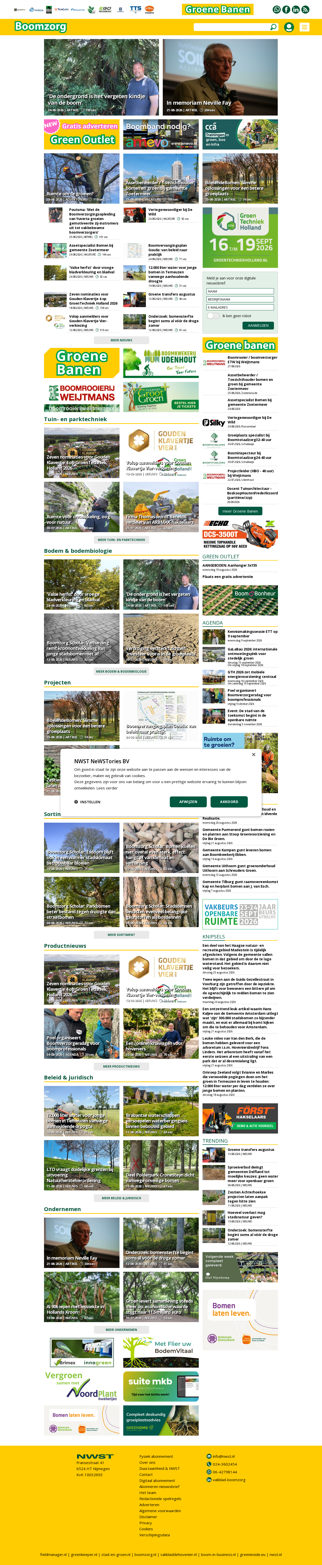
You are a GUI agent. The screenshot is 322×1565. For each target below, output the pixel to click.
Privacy (145, 1522)
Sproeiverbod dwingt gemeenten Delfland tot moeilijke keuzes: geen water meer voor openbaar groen (253, 1174)
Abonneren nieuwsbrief (159, 1486)
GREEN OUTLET (221, 556)
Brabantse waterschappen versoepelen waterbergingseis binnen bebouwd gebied (156, 1120)
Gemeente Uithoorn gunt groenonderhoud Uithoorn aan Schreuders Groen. (239, 868)
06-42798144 (225, 1471)
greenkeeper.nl (84, 1554)
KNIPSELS (214, 936)
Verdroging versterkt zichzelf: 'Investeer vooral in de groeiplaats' (161, 651)
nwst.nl (276, 1554)
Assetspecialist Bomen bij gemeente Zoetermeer (91, 247)
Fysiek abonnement (156, 1456)
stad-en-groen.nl (115, 1554)
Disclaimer (148, 1516)
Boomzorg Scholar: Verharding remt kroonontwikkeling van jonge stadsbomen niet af (78, 648)
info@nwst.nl (224, 1456)
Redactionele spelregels (160, 1498)
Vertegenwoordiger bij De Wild (170, 211)
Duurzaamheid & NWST (159, 1468)
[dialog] (161, 782)
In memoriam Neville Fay (199, 102)
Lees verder (107, 787)
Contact (146, 1474)
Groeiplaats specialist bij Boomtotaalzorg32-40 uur (249, 437)
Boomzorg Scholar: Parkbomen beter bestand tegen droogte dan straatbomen (81, 911)
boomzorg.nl (145, 1554)
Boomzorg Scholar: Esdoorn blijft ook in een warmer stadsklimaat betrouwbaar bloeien (80, 857)
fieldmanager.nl (53, 1554)
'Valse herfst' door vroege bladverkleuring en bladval (91, 269)
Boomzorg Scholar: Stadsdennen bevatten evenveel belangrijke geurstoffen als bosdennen (159, 911)
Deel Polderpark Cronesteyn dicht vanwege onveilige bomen (160, 1177)
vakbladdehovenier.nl (178, 1554)
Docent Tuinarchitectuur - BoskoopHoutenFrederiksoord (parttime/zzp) (252, 493)
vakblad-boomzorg (229, 1479)
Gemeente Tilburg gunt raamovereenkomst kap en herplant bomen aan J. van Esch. (240, 884)
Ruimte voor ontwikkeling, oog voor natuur (78, 519)
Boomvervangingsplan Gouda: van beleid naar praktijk (167, 250)
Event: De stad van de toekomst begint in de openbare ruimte (247, 715)
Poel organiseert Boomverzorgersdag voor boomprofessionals (73, 1043)
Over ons (147, 1462)
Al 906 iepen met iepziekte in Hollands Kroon (75, 1309)
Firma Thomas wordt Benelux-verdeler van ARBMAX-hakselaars (159, 519)
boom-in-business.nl (218, 1554)
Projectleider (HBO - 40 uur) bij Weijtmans (250, 473)
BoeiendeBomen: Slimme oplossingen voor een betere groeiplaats (234, 188)
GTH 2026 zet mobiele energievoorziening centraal (252, 674)
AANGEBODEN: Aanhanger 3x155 (230, 565)
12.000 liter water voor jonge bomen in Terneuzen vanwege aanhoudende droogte (172, 274)
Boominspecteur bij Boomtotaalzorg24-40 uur (249, 455)
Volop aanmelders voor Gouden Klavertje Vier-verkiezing (88, 321)
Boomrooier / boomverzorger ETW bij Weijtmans (252, 359)
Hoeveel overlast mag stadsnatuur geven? (246, 1214)
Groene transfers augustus (171, 294)
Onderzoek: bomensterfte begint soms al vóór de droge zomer (173, 321)
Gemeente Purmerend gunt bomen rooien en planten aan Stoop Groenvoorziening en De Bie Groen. (239, 834)
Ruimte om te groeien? (70, 194)
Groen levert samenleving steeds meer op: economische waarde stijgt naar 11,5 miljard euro (159, 1306)
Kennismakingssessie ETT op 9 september (252, 633)
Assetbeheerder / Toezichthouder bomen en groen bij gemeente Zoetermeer (160, 188)
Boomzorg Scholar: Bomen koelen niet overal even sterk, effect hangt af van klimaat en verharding (160, 854)
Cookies (146, 1528)
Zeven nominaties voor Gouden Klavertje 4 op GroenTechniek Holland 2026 (93, 299)
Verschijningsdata (154, 1534)
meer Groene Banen (240, 511)
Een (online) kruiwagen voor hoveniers (154, 1046)
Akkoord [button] (229, 801)
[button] (87, 802)
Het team (147, 1492)
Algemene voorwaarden (160, 1510)
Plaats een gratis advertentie (228, 576)
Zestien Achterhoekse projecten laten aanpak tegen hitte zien (248, 1197)
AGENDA (213, 622)
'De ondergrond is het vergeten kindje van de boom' (96, 99)
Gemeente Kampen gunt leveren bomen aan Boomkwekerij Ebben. (237, 852)
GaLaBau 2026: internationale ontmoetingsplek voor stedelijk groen (252, 654)
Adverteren (149, 1504)
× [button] (253, 754)
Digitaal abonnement (157, 1480)
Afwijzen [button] (188, 801)
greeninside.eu (252, 1554)
